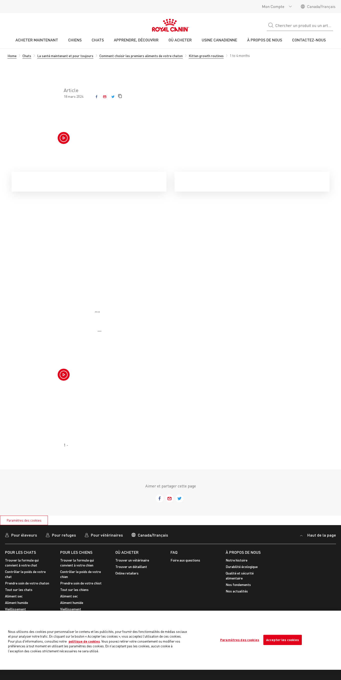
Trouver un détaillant (131, 567)
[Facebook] (96, 97)
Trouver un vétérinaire (132, 560)
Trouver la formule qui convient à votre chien (77, 562)
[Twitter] (113, 97)
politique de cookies (84, 641)
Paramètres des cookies (24, 520)
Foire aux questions (185, 560)
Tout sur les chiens (74, 589)
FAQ (173, 552)
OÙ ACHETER (127, 552)
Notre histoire (236, 560)
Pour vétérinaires (107, 535)
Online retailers (127, 573)
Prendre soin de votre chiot (81, 583)
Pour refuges (64, 535)
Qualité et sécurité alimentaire (240, 575)
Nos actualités (237, 591)
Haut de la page (321, 535)
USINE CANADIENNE (219, 39)
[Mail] (105, 97)
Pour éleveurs (24, 535)
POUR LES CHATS (20, 552)
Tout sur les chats (18, 589)
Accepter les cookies (282, 640)
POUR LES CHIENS (76, 552)
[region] (170, 640)
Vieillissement (15, 609)
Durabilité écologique (242, 567)
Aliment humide (16, 602)
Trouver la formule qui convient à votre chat (22, 562)
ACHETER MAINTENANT (36, 39)
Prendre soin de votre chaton (27, 583)
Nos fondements (238, 584)
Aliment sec (14, 596)
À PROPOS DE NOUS (243, 552)
